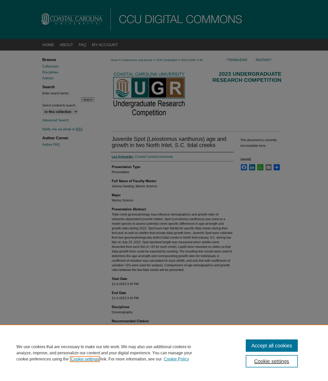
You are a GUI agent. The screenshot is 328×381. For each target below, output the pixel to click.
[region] (164, 353)
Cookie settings (85, 359)
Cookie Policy (176, 359)
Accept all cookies (271, 345)
